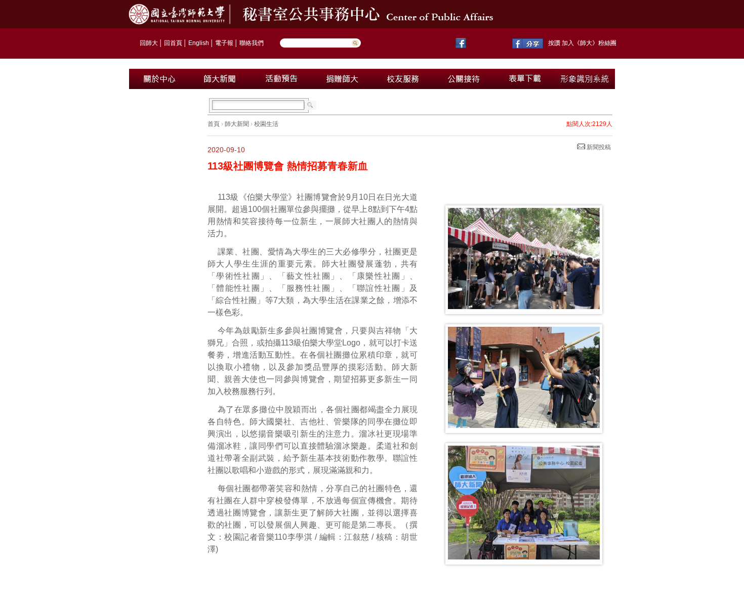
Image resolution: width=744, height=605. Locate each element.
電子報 (224, 43)
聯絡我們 (251, 43)
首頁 (214, 123)
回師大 (149, 43)
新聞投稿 (598, 147)
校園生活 (266, 123)
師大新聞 (237, 123)
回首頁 (173, 43)
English (198, 43)
